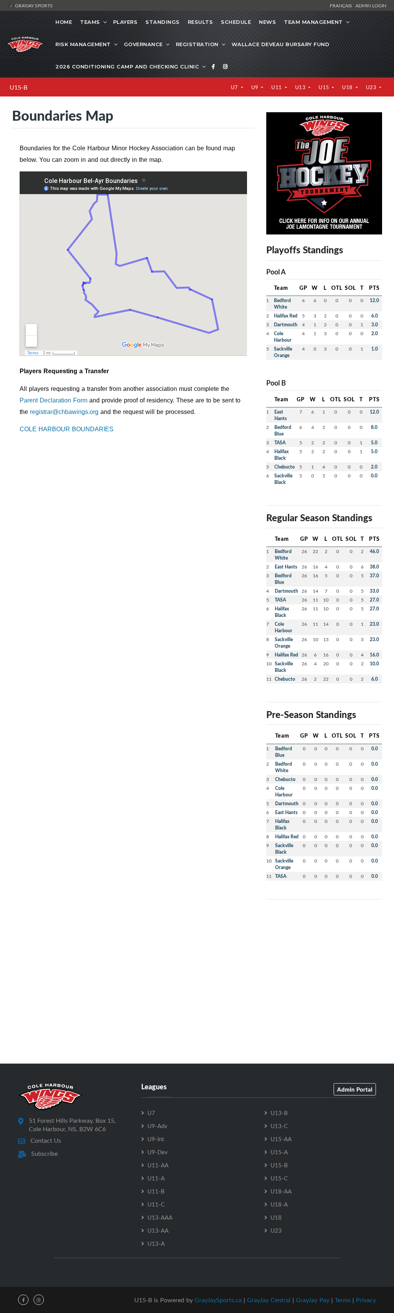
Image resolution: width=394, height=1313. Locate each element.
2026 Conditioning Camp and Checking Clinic (127, 66)
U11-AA (158, 1165)
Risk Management (83, 44)
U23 (372, 87)
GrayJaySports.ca (218, 1300)
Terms (343, 1300)
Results (200, 22)
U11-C (156, 1204)
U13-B (279, 1113)
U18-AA (281, 1191)
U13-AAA (159, 1217)
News (267, 22)
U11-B (156, 1191)
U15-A (279, 1152)
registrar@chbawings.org (64, 412)
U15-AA (281, 1139)
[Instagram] (225, 66)
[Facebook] (213, 66)
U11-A (156, 1178)
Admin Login (371, 5)
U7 (235, 87)
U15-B (18, 87)
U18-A (279, 1204)
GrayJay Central (268, 1300)
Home (63, 22)
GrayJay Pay (312, 1300)
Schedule (236, 22)
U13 (301, 87)
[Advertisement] (324, 954)
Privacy (366, 1300)
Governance (143, 44)
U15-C (279, 1178)
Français (342, 5)
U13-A (156, 1243)
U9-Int (155, 1139)
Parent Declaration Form (54, 400)
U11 (277, 87)
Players (125, 22)
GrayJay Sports (33, 5)
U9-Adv (157, 1126)
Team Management (313, 22)
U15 (325, 87)
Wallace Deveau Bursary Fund (281, 44)
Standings (162, 22)
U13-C (279, 1126)
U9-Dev (157, 1152)
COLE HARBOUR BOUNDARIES (67, 429)
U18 (348, 87)
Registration (197, 44)
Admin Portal (354, 1089)
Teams (90, 22)
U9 (255, 87)
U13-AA (158, 1230)
